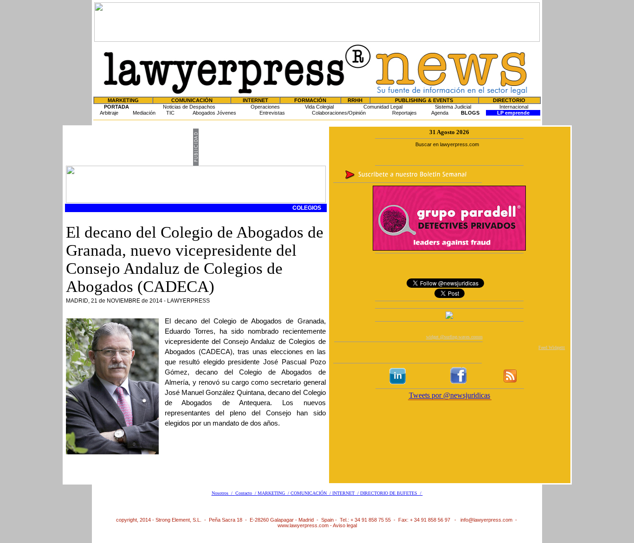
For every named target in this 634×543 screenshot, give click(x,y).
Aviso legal (345, 525)
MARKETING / (274, 493)
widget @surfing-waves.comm (454, 336)
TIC (170, 113)
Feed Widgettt (551, 347)
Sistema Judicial (453, 107)
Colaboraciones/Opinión (339, 113)
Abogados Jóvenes (214, 113)
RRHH (355, 100)
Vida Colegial (319, 107)
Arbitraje (109, 113)
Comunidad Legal (382, 107)
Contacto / (246, 493)
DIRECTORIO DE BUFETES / (391, 493)
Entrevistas (272, 113)
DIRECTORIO (509, 100)
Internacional (513, 107)
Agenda (439, 113)
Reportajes (404, 113)
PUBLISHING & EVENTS (424, 100)
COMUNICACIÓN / (311, 493)
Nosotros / (223, 493)
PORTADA (116, 107)
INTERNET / (346, 493)
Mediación (144, 113)
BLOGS (470, 113)
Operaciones (265, 107)
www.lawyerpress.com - (305, 525)
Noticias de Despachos (189, 107)
